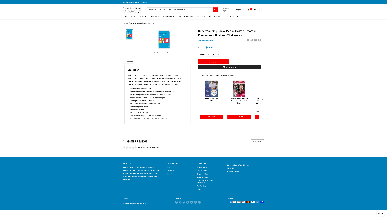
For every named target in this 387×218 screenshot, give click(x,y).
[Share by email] (259, 39)
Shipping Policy (202, 174)
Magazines (153, 16)
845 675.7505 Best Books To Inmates (135, 2)
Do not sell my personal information (205, 181)
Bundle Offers (231, 16)
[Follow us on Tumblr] (199, 202)
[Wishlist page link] (262, 10)
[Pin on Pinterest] (251, 39)
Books (142, 16)
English (126, 198)
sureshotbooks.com (205, 40)
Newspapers (167, 16)
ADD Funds (201, 16)
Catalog (133, 16)
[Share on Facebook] (248, 39)
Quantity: (201, 54)
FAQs (168, 167)
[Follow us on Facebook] (176, 202)
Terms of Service (203, 177)
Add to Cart (211, 117)
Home (125, 16)
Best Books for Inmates (185, 16)
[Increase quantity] (219, 54)
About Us (170, 174)
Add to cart (213, 62)
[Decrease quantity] (208, 54)
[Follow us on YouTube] (191, 202)
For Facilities (201, 186)
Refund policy (202, 170)
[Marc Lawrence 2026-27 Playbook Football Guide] (239, 89)
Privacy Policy (202, 167)
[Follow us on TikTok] (195, 202)
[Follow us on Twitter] (180, 202)
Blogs (199, 189)
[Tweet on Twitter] (255, 39)
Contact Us (171, 170)
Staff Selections (214, 16)
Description (128, 62)
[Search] (215, 9)
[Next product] (262, 100)
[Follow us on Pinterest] (187, 202)
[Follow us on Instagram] (184, 202)
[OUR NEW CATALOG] (211, 89)
